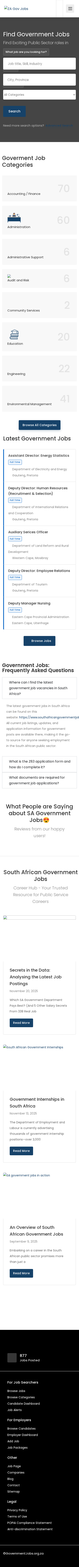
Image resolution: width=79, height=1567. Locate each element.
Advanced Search (59, 125)
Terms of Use (17, 1516)
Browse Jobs (41, 641)
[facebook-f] (7, 1559)
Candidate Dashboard (23, 1404)
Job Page (14, 1466)
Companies (15, 1472)
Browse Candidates (21, 1428)
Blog (10, 1479)
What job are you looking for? (26, 52)
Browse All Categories (40, 425)
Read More (21, 1023)
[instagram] (28, 1559)
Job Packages (17, 1447)
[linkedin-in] (14, 1559)
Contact (13, 1485)
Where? (10, 68)
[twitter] (21, 1559)
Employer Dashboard (22, 1435)
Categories (13, 84)
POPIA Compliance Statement (29, 1523)
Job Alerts (14, 1410)
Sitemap (13, 1491)
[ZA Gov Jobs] (16, 2)
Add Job (13, 1441)
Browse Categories (21, 1397)
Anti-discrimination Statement (30, 1529)
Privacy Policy (17, 1510)
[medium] (35, 1559)
